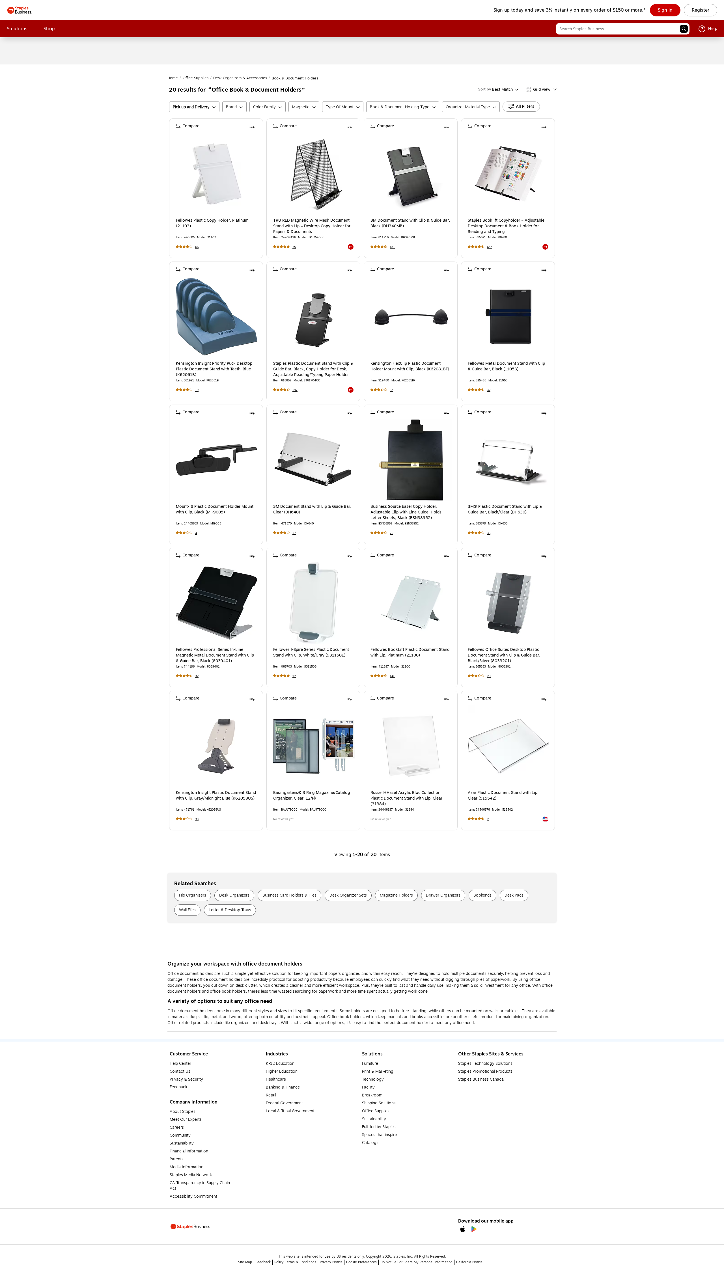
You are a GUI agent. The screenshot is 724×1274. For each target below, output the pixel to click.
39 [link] (197, 819)
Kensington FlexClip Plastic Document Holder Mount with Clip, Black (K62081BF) (409, 366)
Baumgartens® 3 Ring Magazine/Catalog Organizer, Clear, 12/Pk (311, 795)
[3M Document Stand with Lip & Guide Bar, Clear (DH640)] (314, 460)
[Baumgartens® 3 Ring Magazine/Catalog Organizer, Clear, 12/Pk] (314, 746)
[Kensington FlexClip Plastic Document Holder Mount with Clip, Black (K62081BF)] (411, 317)
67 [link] (391, 390)
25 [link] (391, 533)
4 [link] (196, 533)
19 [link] (197, 390)
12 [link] (294, 676)
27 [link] (294, 533)
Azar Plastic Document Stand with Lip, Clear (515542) (503, 795)
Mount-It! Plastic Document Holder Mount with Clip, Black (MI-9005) (214, 509)
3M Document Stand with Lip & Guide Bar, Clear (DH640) (312, 509)
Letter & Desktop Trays (230, 910)
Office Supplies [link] (195, 78)
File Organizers (192, 895)
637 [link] (489, 247)
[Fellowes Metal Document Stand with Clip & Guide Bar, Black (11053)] (508, 317)
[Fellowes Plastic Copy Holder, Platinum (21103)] (216, 174)
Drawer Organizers (443, 895)
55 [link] (294, 247)
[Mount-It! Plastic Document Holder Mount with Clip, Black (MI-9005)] (216, 460)
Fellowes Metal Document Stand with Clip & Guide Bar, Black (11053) (506, 366)
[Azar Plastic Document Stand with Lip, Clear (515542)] (508, 746)
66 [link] (197, 247)
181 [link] (392, 247)
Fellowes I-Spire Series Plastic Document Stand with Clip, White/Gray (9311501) (311, 652)
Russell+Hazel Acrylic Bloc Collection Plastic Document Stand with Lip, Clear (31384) (406, 798)
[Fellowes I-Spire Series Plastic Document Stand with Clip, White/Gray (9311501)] (314, 603)
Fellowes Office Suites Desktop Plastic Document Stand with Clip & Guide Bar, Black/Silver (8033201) (504, 655)
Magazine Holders (396, 895)
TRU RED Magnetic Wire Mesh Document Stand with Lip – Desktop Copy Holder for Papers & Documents (311, 226)
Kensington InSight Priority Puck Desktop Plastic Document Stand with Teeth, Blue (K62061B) (214, 369)
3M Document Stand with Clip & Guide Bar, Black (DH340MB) (410, 223)
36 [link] (488, 533)
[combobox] (622, 28)
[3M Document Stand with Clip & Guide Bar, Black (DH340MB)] (411, 174)
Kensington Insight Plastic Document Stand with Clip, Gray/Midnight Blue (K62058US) (216, 795)
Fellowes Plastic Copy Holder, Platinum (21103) (212, 223)
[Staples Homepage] (20, 10)
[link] (665, 10)
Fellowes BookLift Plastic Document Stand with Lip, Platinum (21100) (409, 652)
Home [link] (172, 78)
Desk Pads (514, 895)
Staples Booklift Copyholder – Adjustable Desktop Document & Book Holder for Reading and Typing (506, 226)
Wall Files (187, 910)
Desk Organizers (234, 895)
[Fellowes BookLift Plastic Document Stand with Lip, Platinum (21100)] (411, 603)
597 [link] (295, 390)
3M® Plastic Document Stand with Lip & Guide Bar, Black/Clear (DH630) (505, 509)
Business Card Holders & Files (289, 895)
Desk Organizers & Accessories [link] (240, 78)
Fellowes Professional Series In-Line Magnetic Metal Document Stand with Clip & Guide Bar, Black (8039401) (215, 655)
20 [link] (489, 676)
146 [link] (392, 676)
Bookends (482, 895)
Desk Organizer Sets (348, 895)
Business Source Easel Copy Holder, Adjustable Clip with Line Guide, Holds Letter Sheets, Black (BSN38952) (405, 512)
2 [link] (488, 819)
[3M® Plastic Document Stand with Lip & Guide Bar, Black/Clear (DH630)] (508, 460)
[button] (684, 29)
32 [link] (488, 390)
